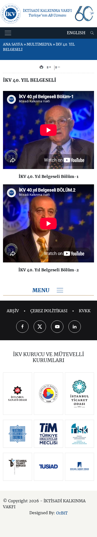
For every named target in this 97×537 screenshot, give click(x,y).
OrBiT (62, 513)
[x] (40, 326)
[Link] (17, 393)
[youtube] (57, 326)
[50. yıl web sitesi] (84, 13)
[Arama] (92, 33)
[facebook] (22, 326)
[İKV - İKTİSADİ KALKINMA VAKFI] (11, 14)
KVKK (85, 311)
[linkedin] (74, 326)
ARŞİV (13, 311)
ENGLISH (76, 33)
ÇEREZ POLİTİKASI (48, 311)
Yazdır (41, 67)
